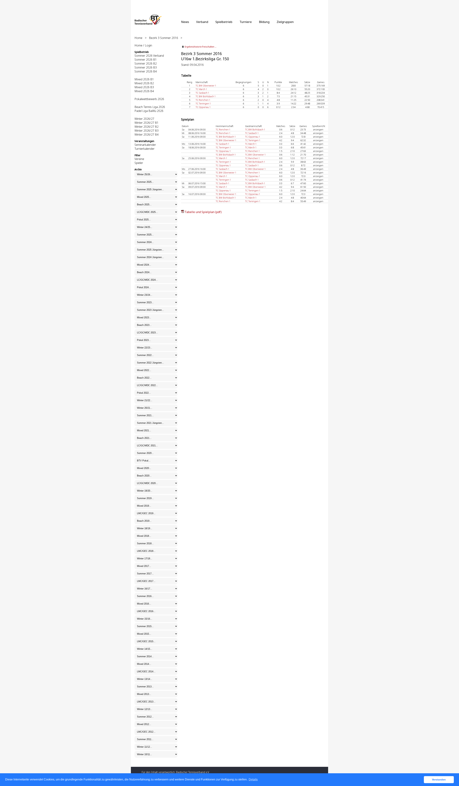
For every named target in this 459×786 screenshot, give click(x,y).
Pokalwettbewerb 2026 (149, 99)
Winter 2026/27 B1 (146, 123)
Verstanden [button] (439, 779)
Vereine (139, 159)
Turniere (246, 22)
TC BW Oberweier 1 (206, 85)
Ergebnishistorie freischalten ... (200, 46)
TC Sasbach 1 (202, 92)
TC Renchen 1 (203, 100)
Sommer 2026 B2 (145, 63)
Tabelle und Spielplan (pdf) (203, 212)
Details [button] (253, 779)
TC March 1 (201, 89)
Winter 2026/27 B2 (146, 127)
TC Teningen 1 (203, 103)
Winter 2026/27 (144, 119)
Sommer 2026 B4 (145, 71)
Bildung (264, 22)
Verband (202, 22)
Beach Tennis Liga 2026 (149, 107)
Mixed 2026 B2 (144, 83)
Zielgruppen (285, 22)
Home (138, 38)
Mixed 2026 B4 (144, 91)
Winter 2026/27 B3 (146, 131)
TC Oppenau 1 (203, 107)
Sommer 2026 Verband (149, 56)
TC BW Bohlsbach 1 (206, 96)
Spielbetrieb (223, 22)
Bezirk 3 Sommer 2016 (163, 38)
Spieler (138, 163)
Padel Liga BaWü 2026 (148, 111)
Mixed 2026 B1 (144, 79)
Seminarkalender (145, 145)
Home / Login (143, 45)
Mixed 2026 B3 (144, 87)
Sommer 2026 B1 (145, 60)
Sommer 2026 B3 (145, 67)
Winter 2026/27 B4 (146, 134)
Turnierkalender (144, 149)
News (185, 22)
